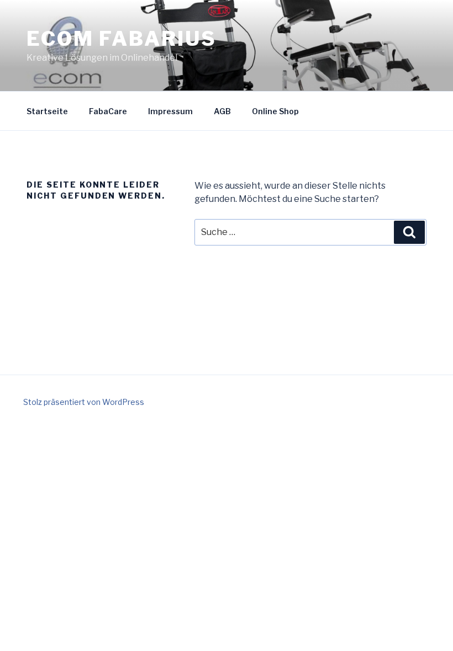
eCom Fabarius (121, 38)
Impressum (170, 111)
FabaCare (108, 111)
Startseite (47, 111)
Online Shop (275, 111)
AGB (222, 111)
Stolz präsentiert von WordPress (83, 402)
